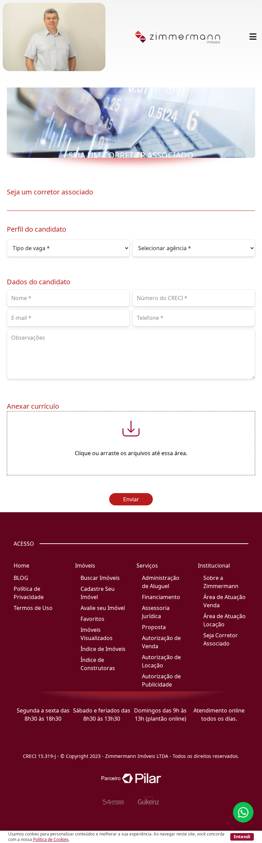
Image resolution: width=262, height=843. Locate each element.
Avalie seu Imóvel (103, 608)
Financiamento (161, 597)
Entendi (242, 836)
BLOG (21, 578)
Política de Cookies (51, 839)
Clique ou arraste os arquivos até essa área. (131, 453)
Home (21, 565)
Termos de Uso (33, 608)
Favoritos (92, 619)
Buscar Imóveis (100, 578)
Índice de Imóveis (103, 649)
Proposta (154, 627)
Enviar (131, 499)
